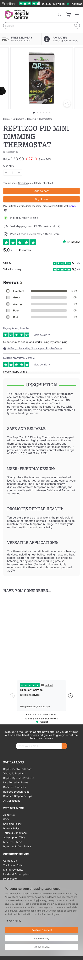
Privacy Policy (11, 828)
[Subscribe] (64, 746)
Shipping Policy (12, 823)
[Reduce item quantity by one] (6, 173)
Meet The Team (12, 842)
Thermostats (45, 119)
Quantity (8, 165)
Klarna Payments (13, 869)
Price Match (10, 878)
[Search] (76, 25)
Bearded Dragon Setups (17, 796)
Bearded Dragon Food (16, 791)
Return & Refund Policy (17, 846)
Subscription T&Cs (14, 837)
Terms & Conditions (15, 832)
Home (6, 119)
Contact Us (10, 860)
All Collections (11, 800)
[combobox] (41, 25)
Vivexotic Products (14, 773)
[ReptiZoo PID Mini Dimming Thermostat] (27, 633)
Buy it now (41, 199)
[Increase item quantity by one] (19, 173)
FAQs (6, 819)
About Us (9, 814)
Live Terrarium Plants (15, 782)
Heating (31, 119)
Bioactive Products (14, 787)
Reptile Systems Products (18, 778)
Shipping (23, 183)
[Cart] (68, 14)
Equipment (18, 119)
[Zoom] (66, 103)
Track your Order (13, 865)
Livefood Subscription (16, 874)
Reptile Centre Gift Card (17, 769)
